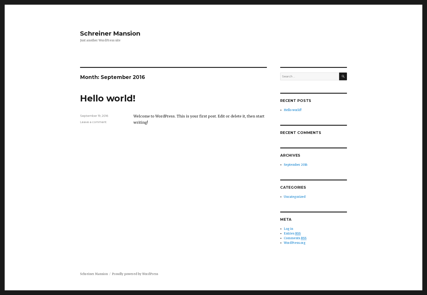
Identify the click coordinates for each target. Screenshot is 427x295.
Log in (288, 229)
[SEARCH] (343, 76)
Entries (292, 233)
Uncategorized (295, 197)
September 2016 (295, 165)
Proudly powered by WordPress (135, 274)
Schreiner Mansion (110, 33)
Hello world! (107, 98)
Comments (295, 238)
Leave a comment (93, 122)
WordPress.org (295, 243)
